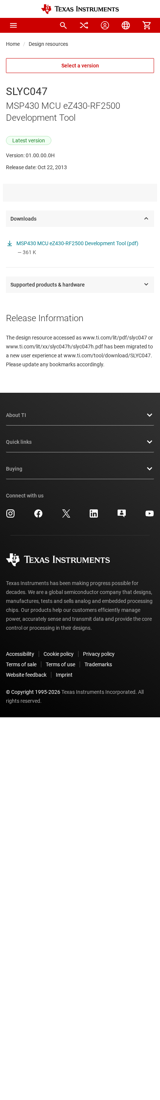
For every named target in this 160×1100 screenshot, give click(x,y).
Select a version (80, 66)
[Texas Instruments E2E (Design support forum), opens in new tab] (121, 516)
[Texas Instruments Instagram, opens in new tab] (10, 516)
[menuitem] (63, 25)
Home (13, 44)
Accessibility (20, 654)
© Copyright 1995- (33, 692)
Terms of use (60, 664)
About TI (16, 415)
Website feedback (26, 675)
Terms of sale (21, 664)
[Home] (80, 9)
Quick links (19, 442)
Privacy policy (99, 654)
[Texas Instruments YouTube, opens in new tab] (149, 516)
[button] (13, 25)
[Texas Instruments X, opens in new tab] (66, 516)
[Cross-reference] (84, 25)
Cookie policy (59, 654)
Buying (14, 469)
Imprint (64, 675)
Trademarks (98, 664)
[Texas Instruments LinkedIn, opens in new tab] (93, 516)
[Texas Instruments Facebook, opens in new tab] (38, 516)
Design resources (48, 44)
